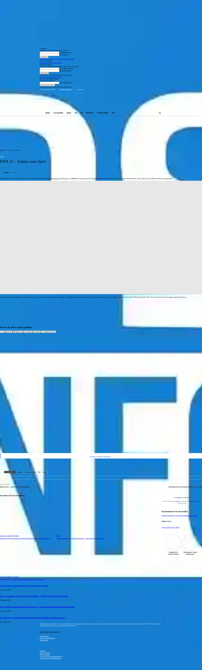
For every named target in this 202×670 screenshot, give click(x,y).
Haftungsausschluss (45, 654)
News (1, 150)
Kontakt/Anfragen (44, 636)
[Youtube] (161, 89)
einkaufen (178, 497)
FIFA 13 (45, 472)
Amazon (177, 501)
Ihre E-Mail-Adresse (66, 68)
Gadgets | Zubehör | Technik (9, 536)
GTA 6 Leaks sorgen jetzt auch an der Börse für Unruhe (24, 586)
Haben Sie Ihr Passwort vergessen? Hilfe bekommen (57, 59)
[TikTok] (155, 89)
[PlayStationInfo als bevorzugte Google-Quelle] (27, 450)
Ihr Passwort (63, 55)
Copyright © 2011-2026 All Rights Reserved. (51, 656)
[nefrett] (1, 172)
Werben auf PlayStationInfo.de (47, 638)
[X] (158, 89)
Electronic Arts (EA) (30, 472)
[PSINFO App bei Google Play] (89, 371)
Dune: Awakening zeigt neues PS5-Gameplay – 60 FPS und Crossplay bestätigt (34, 596)
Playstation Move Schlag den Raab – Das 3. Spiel (185, 487)
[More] (99, 465)
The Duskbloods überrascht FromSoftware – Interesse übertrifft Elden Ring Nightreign (37, 607)
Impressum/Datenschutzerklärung (51, 63)
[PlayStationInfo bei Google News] (88, 436)
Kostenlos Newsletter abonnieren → (101, 456)
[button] (159, 112)
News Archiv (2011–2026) (170, 527)
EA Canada (20, 472)
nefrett (6, 172)
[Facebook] (149, 89)
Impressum (42, 651)
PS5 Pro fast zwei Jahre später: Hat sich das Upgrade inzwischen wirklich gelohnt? (25, 538)
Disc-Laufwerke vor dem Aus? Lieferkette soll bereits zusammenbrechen (22, 579)
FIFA (39, 472)
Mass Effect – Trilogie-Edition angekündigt (14, 487)
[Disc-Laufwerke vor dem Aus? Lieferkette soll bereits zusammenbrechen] (27, 559)
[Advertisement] (101, 131)
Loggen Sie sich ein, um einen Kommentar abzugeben (180, 515)
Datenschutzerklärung (45, 653)
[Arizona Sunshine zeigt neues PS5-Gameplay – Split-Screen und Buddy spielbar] (84, 518)
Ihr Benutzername (65, 52)
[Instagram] (152, 89)
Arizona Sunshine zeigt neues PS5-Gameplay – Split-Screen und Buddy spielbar (81, 538)
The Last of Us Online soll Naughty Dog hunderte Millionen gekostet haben (32, 618)
